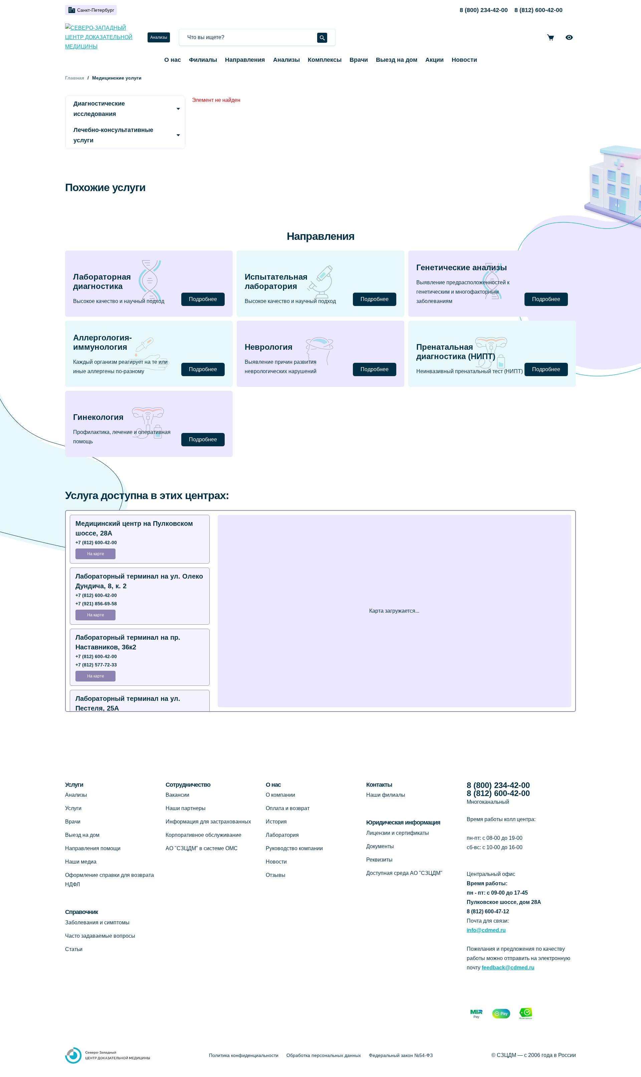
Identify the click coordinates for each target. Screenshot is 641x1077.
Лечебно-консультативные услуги (113, 135)
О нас (172, 59)
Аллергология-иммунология (102, 342)
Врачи (359, 59)
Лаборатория (282, 835)
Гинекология (98, 417)
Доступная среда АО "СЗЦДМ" (404, 873)
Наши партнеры (186, 808)
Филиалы (203, 59)
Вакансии (177, 795)
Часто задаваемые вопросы (100, 936)
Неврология (268, 346)
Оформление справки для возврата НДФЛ (109, 879)
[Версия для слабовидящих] (569, 37)
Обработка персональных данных (323, 1055)
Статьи (73, 949)
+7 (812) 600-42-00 (96, 542)
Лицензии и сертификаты (397, 833)
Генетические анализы (461, 267)
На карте (95, 554)
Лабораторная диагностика (102, 281)
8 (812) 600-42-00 (538, 10)
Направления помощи (93, 848)
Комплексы (325, 59)
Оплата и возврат (287, 808)
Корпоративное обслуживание (203, 835)
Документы (380, 846)
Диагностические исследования (99, 109)
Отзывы (275, 875)
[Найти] (322, 38)
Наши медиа (80, 862)
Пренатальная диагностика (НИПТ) (455, 351)
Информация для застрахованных (208, 821)
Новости (464, 59)
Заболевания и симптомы (97, 922)
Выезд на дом (396, 59)
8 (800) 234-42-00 (484, 10)
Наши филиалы (385, 795)
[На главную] (101, 37)
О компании (280, 795)
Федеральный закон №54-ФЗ (401, 1055)
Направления (245, 59)
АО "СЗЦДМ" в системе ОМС (202, 848)
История (276, 821)
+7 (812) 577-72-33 (96, 664)
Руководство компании (294, 848)
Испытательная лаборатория (276, 281)
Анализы (158, 37)
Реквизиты (379, 860)
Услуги (73, 808)
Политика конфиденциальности (243, 1055)
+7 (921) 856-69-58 (96, 603)
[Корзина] (550, 37)
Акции (434, 59)
